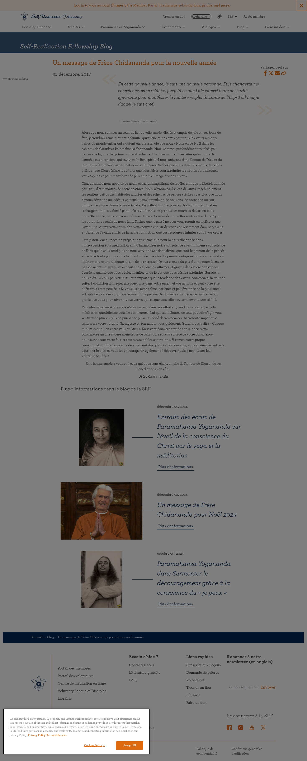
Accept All (129, 745)
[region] (76, 731)
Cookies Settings (94, 745)
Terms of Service (57, 735)
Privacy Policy (37, 735)
